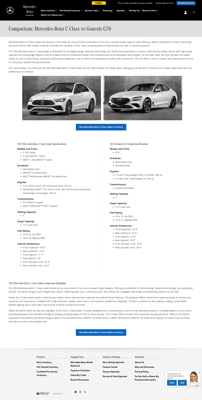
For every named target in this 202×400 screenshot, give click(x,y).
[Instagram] (80, 392)
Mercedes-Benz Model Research (81, 364)
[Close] (199, 372)
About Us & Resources (51, 15)
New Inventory (48, 10)
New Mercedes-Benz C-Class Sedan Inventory (101, 127)
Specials (120, 10)
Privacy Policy (142, 371)
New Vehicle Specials (113, 362)
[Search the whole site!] (194, 12)
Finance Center (110, 367)
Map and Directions (144, 367)
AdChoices (56, 394)
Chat (172, 382)
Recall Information (79, 380)
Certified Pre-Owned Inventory (47, 373)
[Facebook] (76, 392)
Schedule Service (186, 3)
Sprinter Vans (91, 10)
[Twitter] (85, 392)
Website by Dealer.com (43, 393)
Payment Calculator (80, 370)
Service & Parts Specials (115, 376)
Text (182, 382)
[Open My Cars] (184, 13)
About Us (139, 362)
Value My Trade (78, 375)
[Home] (10, 10)
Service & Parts (149, 10)
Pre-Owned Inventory (70, 10)
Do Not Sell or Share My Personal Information (147, 378)
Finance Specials (111, 371)
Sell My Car (134, 10)
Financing (107, 10)
